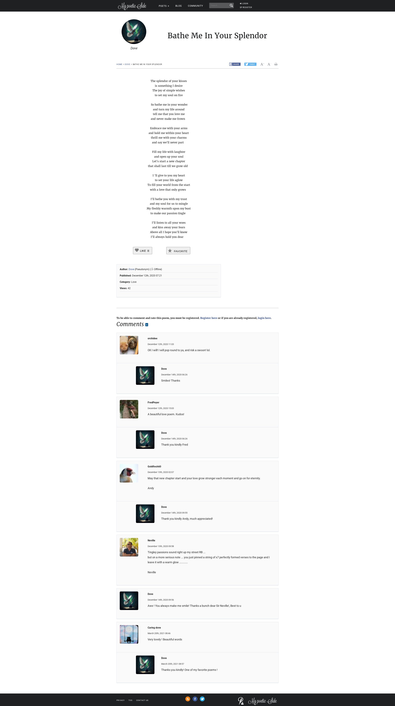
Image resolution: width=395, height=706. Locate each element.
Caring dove (154, 627)
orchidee (152, 338)
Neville (151, 540)
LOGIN (245, 3)
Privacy (120, 700)
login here (264, 318)
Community (195, 5)
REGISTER (247, 7)
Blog (178, 5)
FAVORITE (180, 251)
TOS (130, 700)
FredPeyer (153, 402)
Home (119, 64)
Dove (127, 64)
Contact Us (142, 700)
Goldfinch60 (154, 466)
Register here (208, 318)
